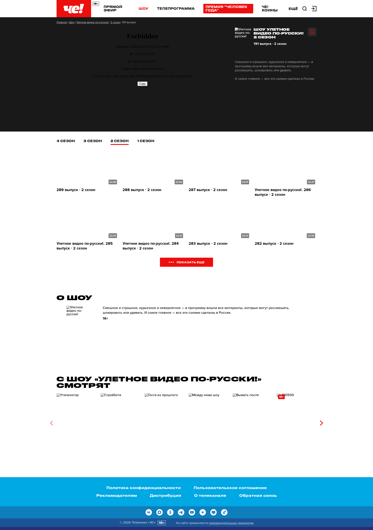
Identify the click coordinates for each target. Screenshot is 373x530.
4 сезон (66, 141)
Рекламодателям (116, 495)
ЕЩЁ (293, 8)
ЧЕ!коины (270, 8)
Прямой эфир (113, 8)
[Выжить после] (252, 421)
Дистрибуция (165, 495)
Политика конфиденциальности (143, 487)
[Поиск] (304, 8)
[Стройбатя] (120, 421)
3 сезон (93, 141)
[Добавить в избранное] (312, 32)
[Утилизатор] (76, 421)
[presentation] (51, 423)
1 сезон (145, 141)
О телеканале (210, 495)
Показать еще (190, 262)
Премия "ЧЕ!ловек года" (226, 8)
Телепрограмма (176, 8)
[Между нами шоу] (208, 421)
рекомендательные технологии (231, 523)
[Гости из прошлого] (164, 421)
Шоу (143, 8)
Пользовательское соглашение (230, 487)
